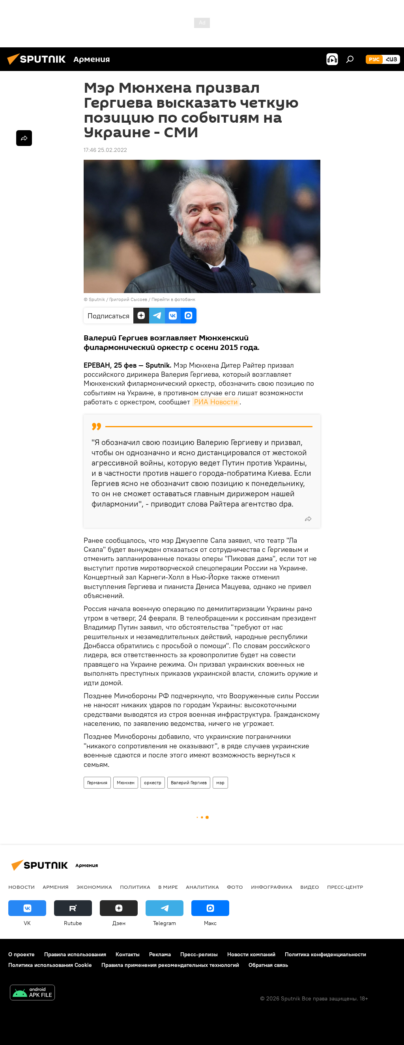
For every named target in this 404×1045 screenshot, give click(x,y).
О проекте (21, 954)
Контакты (128, 954)
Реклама (160, 954)
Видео (309, 886)
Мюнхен (126, 782)
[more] (308, 519)
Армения (56, 886)
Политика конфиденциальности (325, 954)
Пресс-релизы (199, 954)
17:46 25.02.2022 (105, 149)
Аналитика (202, 886)
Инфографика (271, 886)
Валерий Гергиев (189, 782)
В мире (168, 886)
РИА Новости (216, 401)
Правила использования (75, 954)
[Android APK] (32, 993)
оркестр (152, 782)
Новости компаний (251, 954)
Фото (235, 886)
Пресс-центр (345, 886)
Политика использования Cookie (50, 964)
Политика (135, 886)
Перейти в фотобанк (173, 299)
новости (21, 886)
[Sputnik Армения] (38, 65)
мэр (220, 782)
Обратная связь (268, 964)
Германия (97, 782)
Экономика (94, 886)
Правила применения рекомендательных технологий (170, 964)
